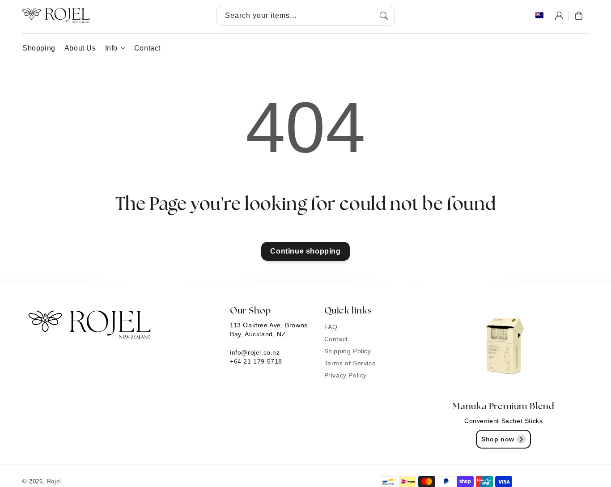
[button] (579, 15)
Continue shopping (305, 251)
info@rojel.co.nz (255, 352)
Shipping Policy (347, 351)
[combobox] (305, 15)
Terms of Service (350, 363)
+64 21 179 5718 (256, 361)
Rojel (54, 481)
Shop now (497, 439)
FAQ (331, 326)
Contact (336, 339)
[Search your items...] (384, 15)
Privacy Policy (345, 375)
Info (111, 48)
